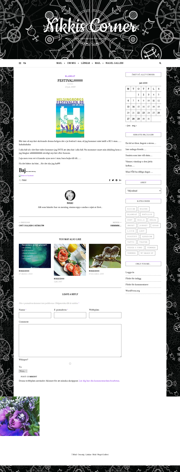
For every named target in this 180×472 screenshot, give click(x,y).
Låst (142, 231)
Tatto (131, 242)
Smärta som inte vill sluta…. (139, 155)
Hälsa (153, 220)
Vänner (151, 248)
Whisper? (23, 359)
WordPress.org (133, 290)
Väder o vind (134, 248)
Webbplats (94, 309)
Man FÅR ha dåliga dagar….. (139, 171)
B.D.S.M (131, 209)
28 (133, 119)
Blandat (70, 76)
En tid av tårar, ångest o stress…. (141, 143)
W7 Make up (147, 253)
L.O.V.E (130, 231)
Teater (143, 242)
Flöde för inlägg (133, 278)
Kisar (156, 225)
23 (143, 113)
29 (138, 119)
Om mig (71, 63)
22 (138, 113)
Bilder (144, 209)
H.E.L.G (141, 220)
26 (158, 113)
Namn (22, 309)
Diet (130, 220)
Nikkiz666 (24, 271)
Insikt (131, 225)
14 (133, 106)
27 (128, 119)
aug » (134, 125)
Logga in (130, 272)
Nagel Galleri (114, 63)
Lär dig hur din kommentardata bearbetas (99, 380)
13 (128, 106)
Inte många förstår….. (136, 149)
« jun (128, 125)
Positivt (132, 237)
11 (154, 100)
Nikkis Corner (90, 26)
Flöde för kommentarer (137, 284)
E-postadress (61, 309)
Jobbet (144, 225)
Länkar (85, 63)
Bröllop (147, 214)
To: (20, 367)
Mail (59, 63)
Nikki (24, 180)
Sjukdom (147, 237)
